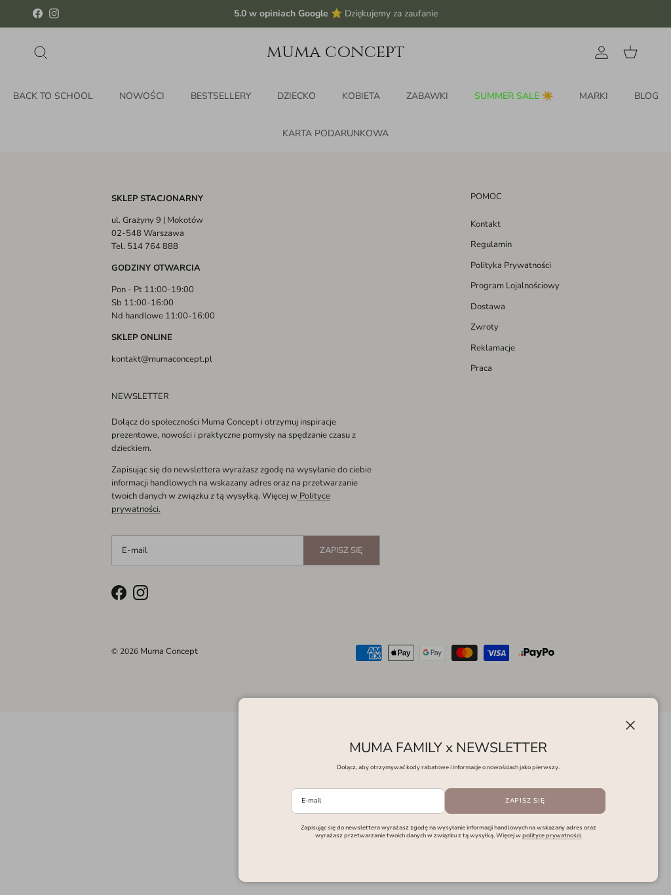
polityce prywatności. (552, 835)
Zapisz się (525, 800)
